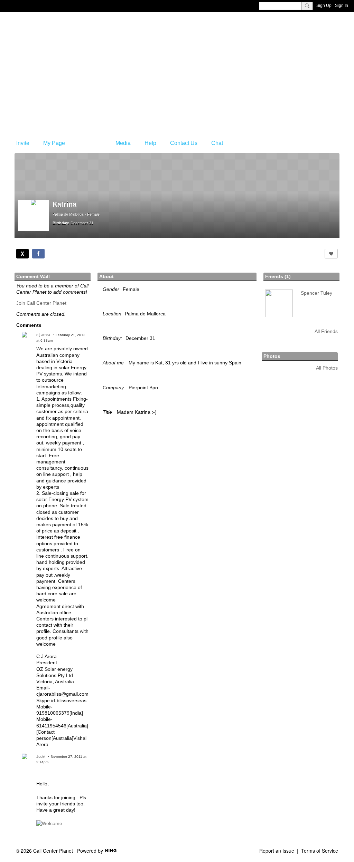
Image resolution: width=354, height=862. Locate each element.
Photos (271, 356)
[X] (22, 253)
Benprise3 (48, 50)
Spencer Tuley (316, 293)
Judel (40, 756)
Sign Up (324, 5)
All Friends (326, 331)
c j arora (43, 335)
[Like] (331, 253)
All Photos (327, 367)
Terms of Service (319, 850)
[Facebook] (38, 253)
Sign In (341, 5)
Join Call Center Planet (41, 303)
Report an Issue (276, 850)
